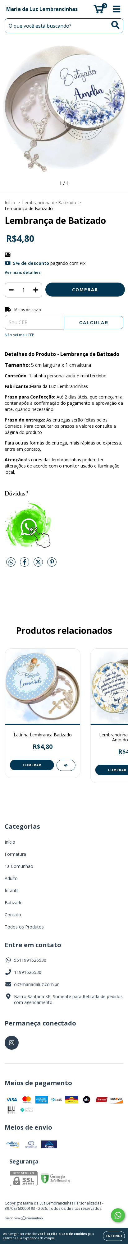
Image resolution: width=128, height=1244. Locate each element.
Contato (13, 915)
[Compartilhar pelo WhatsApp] (11, 562)
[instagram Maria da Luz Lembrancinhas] (12, 1043)
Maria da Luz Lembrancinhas (42, 9)
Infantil (11, 890)
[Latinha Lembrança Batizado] (65, 765)
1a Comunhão (19, 866)
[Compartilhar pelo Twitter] (39, 564)
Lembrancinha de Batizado (49, 202)
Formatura (15, 854)
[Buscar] (115, 25)
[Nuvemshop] (24, 1219)
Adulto (11, 878)
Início (10, 202)
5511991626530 (30, 960)
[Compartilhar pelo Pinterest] (52, 564)
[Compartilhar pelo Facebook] (25, 564)
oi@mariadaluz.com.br (36, 984)
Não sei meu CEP (19, 335)
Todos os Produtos (24, 927)
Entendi (114, 1236)
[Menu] (117, 9)
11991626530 (27, 972)
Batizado (14, 902)
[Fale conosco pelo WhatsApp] (118, 1215)
